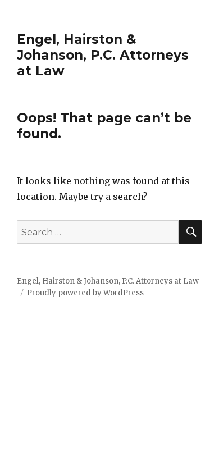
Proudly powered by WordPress (85, 293)
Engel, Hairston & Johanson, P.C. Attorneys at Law (103, 55)
